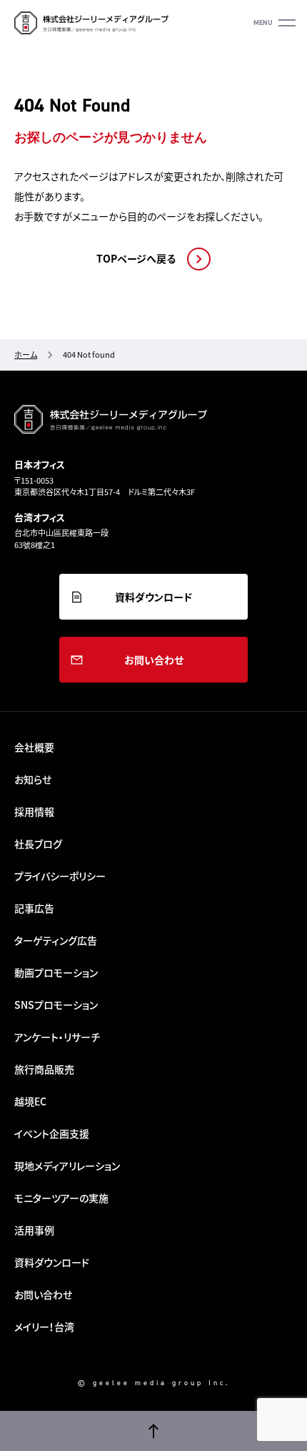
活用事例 (34, 1230)
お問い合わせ (153, 660)
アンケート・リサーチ (57, 1037)
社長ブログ (38, 843)
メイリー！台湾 (44, 1326)
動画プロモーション (56, 972)
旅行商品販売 (44, 1069)
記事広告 (34, 908)
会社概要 (34, 747)
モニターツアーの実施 (61, 1198)
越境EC (30, 1101)
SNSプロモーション (56, 1004)
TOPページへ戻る (136, 258)
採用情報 (34, 811)
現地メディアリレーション (67, 1165)
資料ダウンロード (153, 597)
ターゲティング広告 (55, 940)
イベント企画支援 (51, 1133)
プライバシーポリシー (60, 876)
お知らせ (32, 779)
